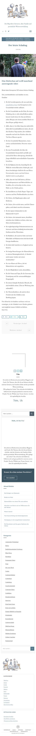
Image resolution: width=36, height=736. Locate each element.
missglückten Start (11, 105)
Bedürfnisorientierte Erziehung (13, 549)
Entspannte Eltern (10, 560)
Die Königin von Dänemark (11, 493)
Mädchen (6, 680)
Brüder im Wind (8, 497)
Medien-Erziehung (10, 633)
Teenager (27, 40)
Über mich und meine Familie (15, 38)
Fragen (5, 696)
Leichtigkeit (6, 702)
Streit (5, 691)
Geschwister (7, 700)
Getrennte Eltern (10, 589)
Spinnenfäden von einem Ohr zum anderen (16, 501)
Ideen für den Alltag (8, 704)
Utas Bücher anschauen (9, 719)
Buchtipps (8, 556)
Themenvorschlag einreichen (11, 721)
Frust (6, 564)
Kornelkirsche (9, 619)
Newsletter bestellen (8, 716)
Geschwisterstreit (10, 586)
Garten (7, 571)
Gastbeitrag (8, 582)
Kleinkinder (8, 615)
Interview (8, 600)
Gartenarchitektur (10, 575)
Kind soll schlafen (10, 608)
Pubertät (27, 38)
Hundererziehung (10, 597)
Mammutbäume (9, 630)
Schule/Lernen (10, 40)
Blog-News (8, 553)
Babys (7, 545)
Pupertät (6, 687)
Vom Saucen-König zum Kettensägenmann (16, 515)
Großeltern (8, 593)
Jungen (5, 683)
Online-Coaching (10, 637)
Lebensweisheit (9, 622)
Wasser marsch (8, 511)
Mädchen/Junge (9, 626)
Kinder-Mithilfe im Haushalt (13, 611)
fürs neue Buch (9, 567)
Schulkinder (20, 40)
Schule (5, 685)
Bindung (6, 698)
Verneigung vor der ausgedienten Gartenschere (17, 520)
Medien (5, 689)
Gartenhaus (8, 578)
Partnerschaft (9, 641)
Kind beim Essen (10, 604)
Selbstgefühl (6, 694)
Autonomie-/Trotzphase (11, 542)
